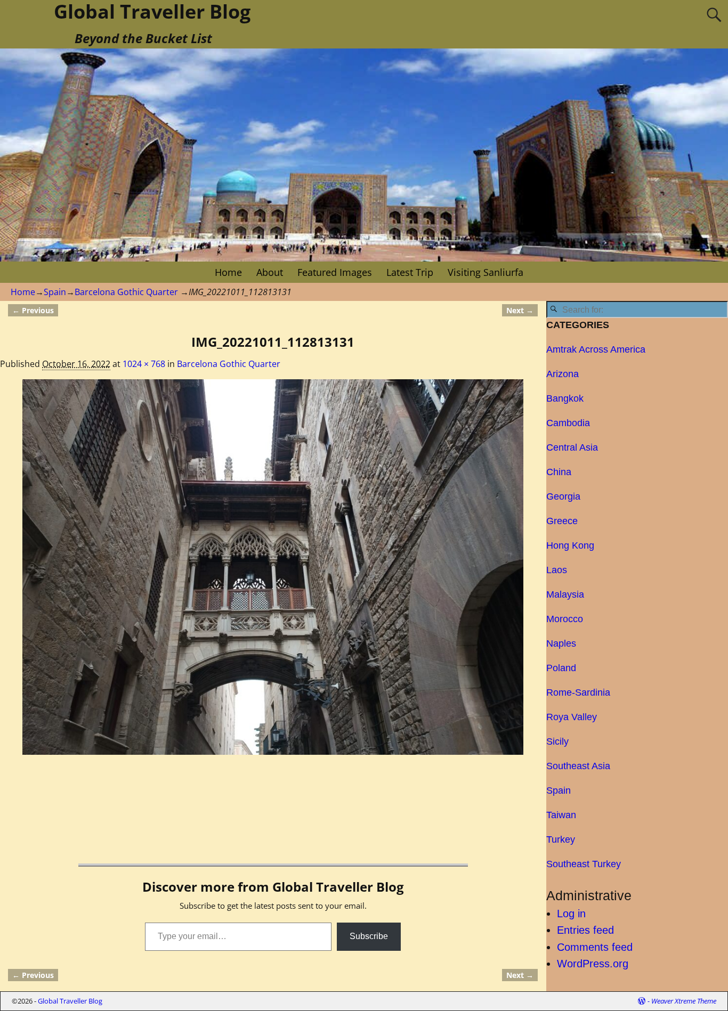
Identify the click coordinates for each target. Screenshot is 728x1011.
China (558, 472)
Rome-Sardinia (578, 692)
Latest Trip (409, 272)
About (269, 272)
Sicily (557, 741)
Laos (556, 570)
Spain (55, 292)
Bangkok (565, 398)
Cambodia (568, 423)
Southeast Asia (578, 766)
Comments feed (595, 947)
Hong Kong (570, 545)
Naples (561, 643)
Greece (562, 521)
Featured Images (334, 272)
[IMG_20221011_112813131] (272, 567)
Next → (519, 310)
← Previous (33, 310)
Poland (561, 668)
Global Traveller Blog (70, 1001)
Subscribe (369, 936)
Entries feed (585, 930)
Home (228, 272)
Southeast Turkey (583, 864)
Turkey (560, 839)
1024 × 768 (144, 364)
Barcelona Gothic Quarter (126, 292)
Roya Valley (571, 717)
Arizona (562, 374)
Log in (571, 913)
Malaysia (565, 594)
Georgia (563, 496)
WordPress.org (592, 963)
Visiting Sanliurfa (485, 272)
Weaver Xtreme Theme (683, 1001)
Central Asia (572, 447)
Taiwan (561, 815)
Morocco (564, 619)
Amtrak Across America (595, 349)
